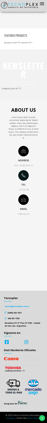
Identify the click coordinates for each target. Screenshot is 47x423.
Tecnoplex (10, 418)
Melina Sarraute (34, 418)
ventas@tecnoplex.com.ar (17, 306)
